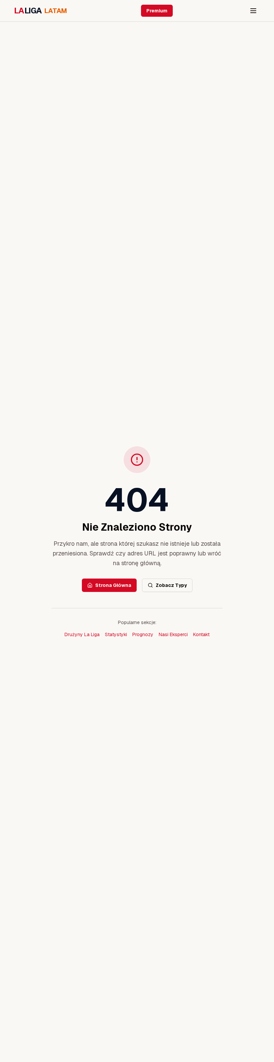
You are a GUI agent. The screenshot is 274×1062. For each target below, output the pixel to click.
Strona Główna (113, 585)
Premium (156, 11)
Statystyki (116, 634)
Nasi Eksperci (173, 634)
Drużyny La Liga (82, 634)
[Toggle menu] (253, 10)
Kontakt (201, 634)
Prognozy (142, 634)
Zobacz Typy (171, 585)
